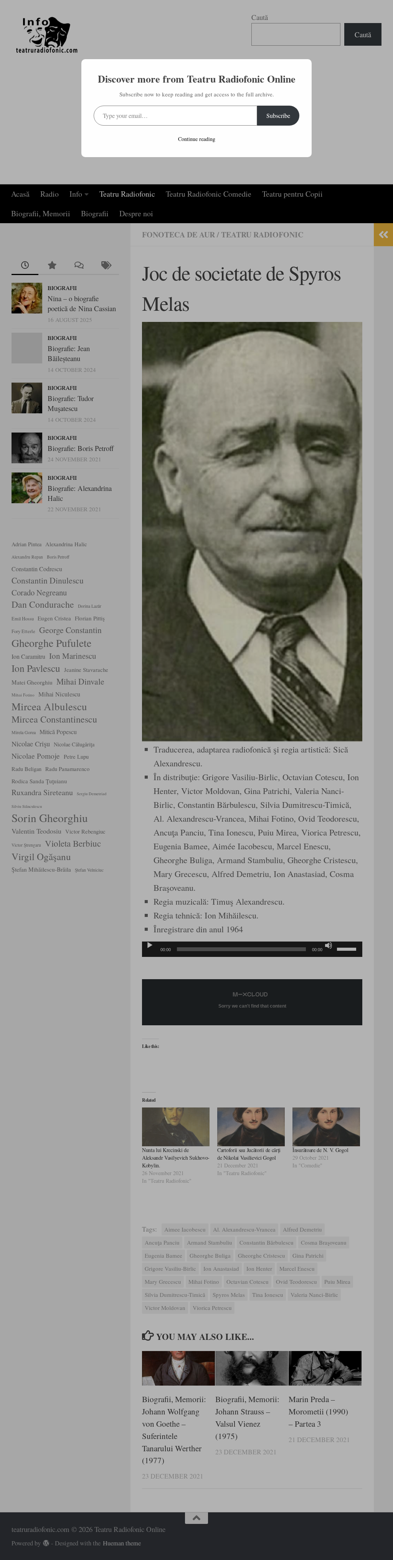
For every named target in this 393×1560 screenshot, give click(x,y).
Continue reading (196, 139)
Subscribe (278, 115)
